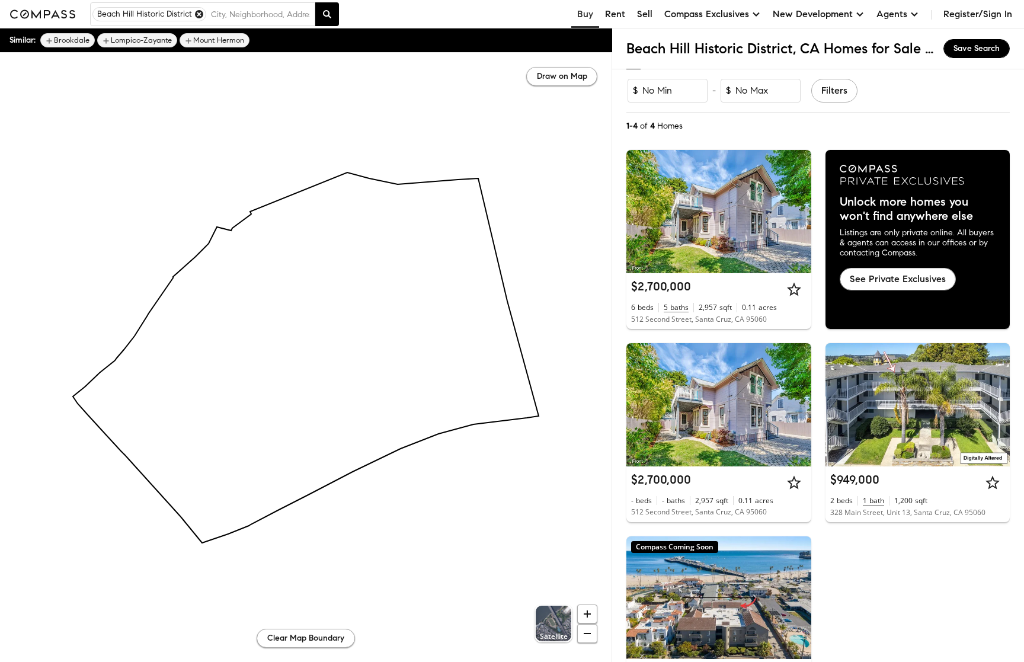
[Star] (794, 289)
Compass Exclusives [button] (706, 14)
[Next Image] (797, 211)
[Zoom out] (587, 633)
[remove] (199, 14)
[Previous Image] (640, 211)
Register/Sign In (977, 14)
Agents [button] (891, 14)
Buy (585, 14)
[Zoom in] (587, 614)
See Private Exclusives (898, 278)
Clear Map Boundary (305, 638)
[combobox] (260, 14)
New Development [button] (813, 14)
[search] (327, 14)
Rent (615, 14)
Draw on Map (562, 76)
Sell (644, 14)
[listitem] (67, 40)
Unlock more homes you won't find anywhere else (906, 209)
